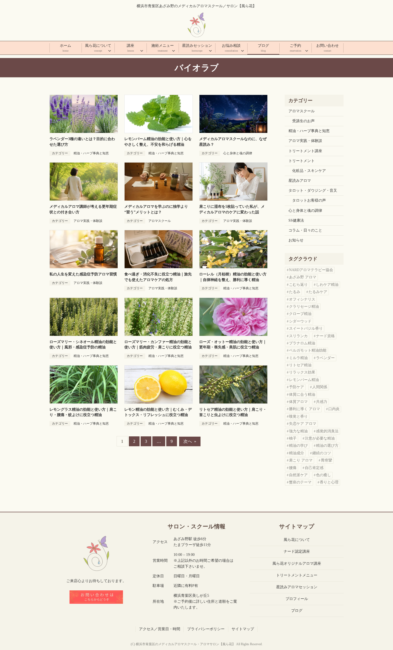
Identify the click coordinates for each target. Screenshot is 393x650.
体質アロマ (298, 402)
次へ (189, 441)
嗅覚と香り (298, 416)
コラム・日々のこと (305, 230)
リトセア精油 (300, 365)
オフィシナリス (302, 299)
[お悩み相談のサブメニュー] (242, 50)
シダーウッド (300, 321)
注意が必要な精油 (320, 438)
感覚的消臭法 (327, 431)
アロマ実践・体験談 (88, 221)
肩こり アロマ (301, 460)
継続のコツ (321, 453)
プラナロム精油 (302, 343)
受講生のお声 (303, 121)
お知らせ (295, 240)
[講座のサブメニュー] (141, 50)
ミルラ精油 (298, 358)
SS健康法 (296, 220)
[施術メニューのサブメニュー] (173, 50)
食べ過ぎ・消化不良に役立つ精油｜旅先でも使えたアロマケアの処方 (158, 277)
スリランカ (298, 336)
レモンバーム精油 (304, 380)
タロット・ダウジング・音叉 (312, 191)
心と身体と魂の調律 (237, 153)
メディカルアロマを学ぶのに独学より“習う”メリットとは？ (156, 209)
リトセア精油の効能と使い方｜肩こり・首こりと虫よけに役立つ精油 (233, 412)
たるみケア (318, 292)
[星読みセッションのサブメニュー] (210, 50)
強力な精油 (298, 431)
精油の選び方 (327, 446)
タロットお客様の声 (309, 200)
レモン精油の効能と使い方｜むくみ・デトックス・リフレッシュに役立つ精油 (158, 412)
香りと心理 (329, 482)
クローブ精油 (300, 314)
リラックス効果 (302, 372)
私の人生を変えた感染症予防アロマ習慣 (83, 274)
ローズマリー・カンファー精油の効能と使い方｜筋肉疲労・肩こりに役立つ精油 (158, 344)
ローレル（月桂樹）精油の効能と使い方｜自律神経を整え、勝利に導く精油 (233, 277)
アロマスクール (159, 221)
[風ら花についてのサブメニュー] (109, 50)
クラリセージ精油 (304, 307)
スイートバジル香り (306, 328)
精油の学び (298, 446)
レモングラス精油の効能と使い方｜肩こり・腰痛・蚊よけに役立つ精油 (83, 412)
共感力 (321, 402)
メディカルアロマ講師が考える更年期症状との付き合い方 (83, 209)
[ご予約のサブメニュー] (306, 50)
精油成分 (296, 453)
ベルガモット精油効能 (307, 350)
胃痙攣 (326, 460)
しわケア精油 (327, 285)
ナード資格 (325, 336)
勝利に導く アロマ (304, 409)
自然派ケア (298, 475)
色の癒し (323, 475)
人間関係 (319, 387)
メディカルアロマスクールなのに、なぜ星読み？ (233, 142)
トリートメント (301, 161)
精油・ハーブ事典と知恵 (91, 153)
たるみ (294, 292)
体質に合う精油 (302, 395)
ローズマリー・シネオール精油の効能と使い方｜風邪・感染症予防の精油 (83, 344)
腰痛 (292, 468)
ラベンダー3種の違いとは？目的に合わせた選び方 (82, 142)
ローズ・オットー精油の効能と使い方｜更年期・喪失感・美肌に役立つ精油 (233, 344)
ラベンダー (325, 358)
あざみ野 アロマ (302, 277)
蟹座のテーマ (300, 482)
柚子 (292, 438)
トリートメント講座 (305, 151)
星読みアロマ (299, 181)
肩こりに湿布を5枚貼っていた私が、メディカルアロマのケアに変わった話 (232, 209)
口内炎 (334, 409)
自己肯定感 (314, 468)
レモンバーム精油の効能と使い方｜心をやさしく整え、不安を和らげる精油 (158, 142)
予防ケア (296, 387)
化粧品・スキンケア (309, 171)
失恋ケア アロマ (302, 424)
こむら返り (298, 285)
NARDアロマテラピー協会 (311, 270)
